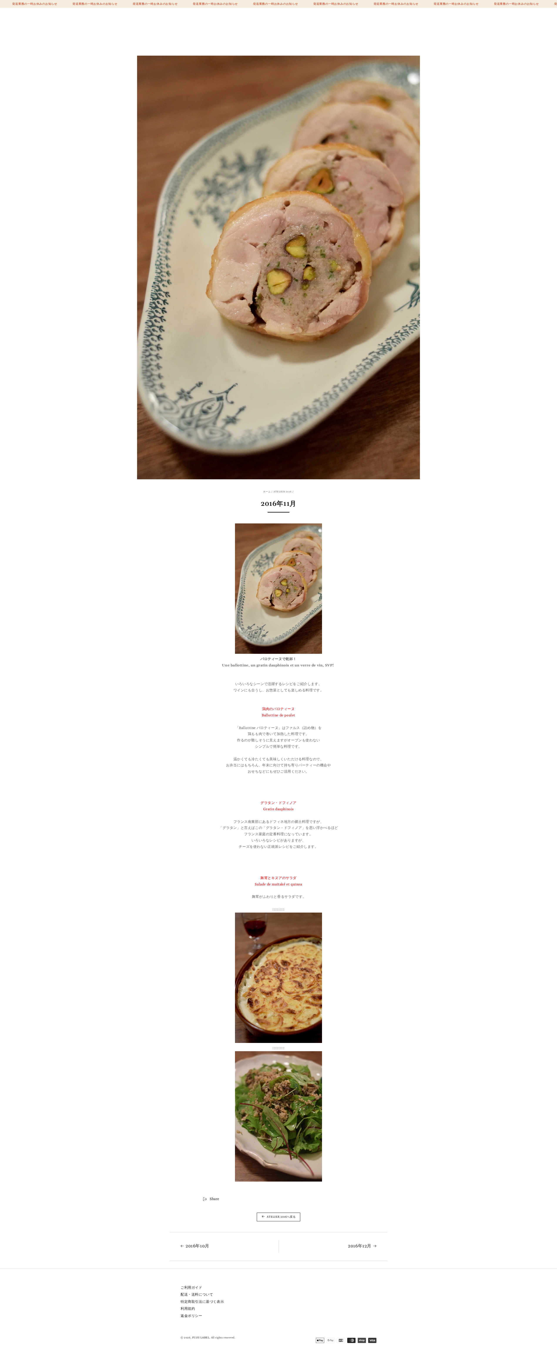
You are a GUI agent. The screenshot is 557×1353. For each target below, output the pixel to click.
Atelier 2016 (282, 491)
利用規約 (188, 1309)
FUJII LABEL (201, 1337)
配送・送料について (197, 1294)
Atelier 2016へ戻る (281, 1217)
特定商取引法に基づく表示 (202, 1302)
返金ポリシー (191, 1316)
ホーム (267, 491)
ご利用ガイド (191, 1287)
